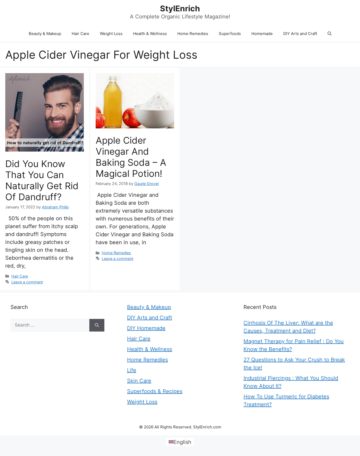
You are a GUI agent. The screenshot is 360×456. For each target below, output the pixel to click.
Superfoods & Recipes (154, 391)
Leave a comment (27, 282)
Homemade (262, 33)
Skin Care (139, 381)
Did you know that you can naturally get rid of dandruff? (42, 180)
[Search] (96, 325)
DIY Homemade (146, 328)
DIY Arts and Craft (300, 33)
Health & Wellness (150, 33)
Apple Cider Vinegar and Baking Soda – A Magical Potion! (131, 157)
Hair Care (80, 33)
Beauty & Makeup (45, 33)
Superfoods (230, 33)
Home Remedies (192, 33)
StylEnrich (180, 8)
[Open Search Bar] (329, 34)
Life (131, 370)
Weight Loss (111, 33)
